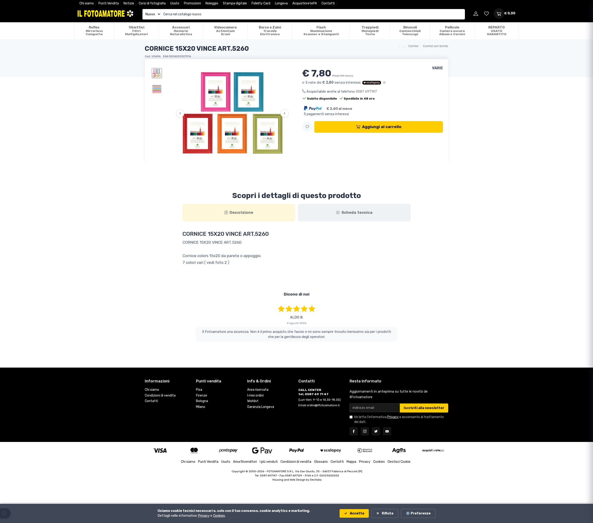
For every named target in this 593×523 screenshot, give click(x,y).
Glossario (321, 462)
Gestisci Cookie (399, 462)
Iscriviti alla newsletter (424, 408)
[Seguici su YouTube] (387, 431)
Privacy (393, 417)
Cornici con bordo (435, 46)
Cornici (413, 46)
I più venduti (269, 462)
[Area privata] (475, 13)
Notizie (128, 3)
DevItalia (316, 479)
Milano (200, 407)
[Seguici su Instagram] (365, 431)
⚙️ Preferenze (418, 513)
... (403, 46)
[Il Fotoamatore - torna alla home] (105, 13)
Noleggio (211, 3)
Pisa (199, 390)
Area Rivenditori (245, 462)
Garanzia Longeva (260, 407)
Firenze (201, 395)
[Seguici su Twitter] (376, 431)
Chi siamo (86, 3)
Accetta (356, 513)
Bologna (202, 401)
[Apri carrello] (499, 13)
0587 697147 (366, 91)
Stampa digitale (235, 3)
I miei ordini (255, 395)
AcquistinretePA (304, 3)
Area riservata (257, 390)
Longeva (281, 3)
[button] (307, 127)
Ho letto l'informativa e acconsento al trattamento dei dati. (399, 419)
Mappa (351, 462)
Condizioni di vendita (160, 395)
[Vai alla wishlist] (486, 13)
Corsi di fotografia (152, 3)
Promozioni (192, 3)
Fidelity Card (261, 3)
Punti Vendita (108, 3)
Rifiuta (387, 513)
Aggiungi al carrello (381, 126)
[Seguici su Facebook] (354, 431)
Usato (174, 3)
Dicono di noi (296, 294)
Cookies (379, 462)
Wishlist (253, 401)
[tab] (239, 212)
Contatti (328, 3)
